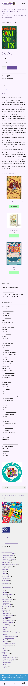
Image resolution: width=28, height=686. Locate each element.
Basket (21, 682)
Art (5, 391)
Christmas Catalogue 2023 (10, 352)
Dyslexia (5, 329)
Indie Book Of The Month (10, 375)
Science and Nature (9, 428)
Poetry (4, 441)
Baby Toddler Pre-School (8, 311)
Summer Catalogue (9, 363)
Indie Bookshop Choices (8, 370)
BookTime (9, 22)
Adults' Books (6, 308)
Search (14, 683)
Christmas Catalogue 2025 (8, 327)
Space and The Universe (10, 432)
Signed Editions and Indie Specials (10, 444)
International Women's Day (12, 396)
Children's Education (9, 398)
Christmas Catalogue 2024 (10, 354)
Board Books (7, 313)
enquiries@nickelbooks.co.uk (11, 543)
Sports (6, 435)
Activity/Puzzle (6, 306)
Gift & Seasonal (6, 345)
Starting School (8, 318)
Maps (4, 380)
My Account (4, 683)
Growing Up (8, 389)
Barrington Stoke (8, 331)
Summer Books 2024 (9, 361)
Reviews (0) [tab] (4, 89)
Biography (7, 393)
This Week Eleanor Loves (8, 446)
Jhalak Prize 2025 (6, 377)
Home (4, 22)
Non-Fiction (5, 384)
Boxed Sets (7, 347)
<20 (5, 453)
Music (6, 416)
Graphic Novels (6, 366)
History (6, 409)
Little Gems (8, 334)
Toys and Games (6, 448)
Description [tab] (4, 85)
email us (8, 11)
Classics (6, 338)
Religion (6, 425)
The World (7, 437)
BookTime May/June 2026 (8, 289)
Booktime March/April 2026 (8, 292)
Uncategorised (6, 451)
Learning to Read (9, 400)
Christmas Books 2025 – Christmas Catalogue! (13, 294)
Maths (7, 402)
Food (6, 407)
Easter (6, 357)
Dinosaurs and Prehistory (11, 412)
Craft (6, 405)
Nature (7, 430)
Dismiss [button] (3, 679)
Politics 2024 (7, 419)
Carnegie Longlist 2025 (8, 322)
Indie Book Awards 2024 (9, 373)
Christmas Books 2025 (8, 78)
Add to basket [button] (14, 206)
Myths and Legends (7, 382)
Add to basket (12, 68)
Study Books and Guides (11, 423)
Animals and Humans (9, 386)
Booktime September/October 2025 (10, 296)
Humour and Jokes (7, 368)
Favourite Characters (9, 343)
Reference (7, 421)
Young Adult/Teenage (7, 457)
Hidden (6, 455)
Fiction (4, 336)
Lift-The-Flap (7, 315)
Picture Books (6, 439)
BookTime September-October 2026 (10, 287)
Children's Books (6, 324)
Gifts (6, 359)
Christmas (7, 350)
